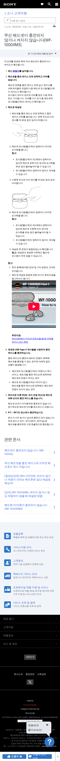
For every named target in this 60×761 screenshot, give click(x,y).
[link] (10, 4)
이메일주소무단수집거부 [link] (30, 709)
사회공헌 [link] (41, 674)
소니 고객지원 (17, 13)
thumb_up (8, 756)
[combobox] (30, 20)
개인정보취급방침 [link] (30, 705)
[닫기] (47, 725)
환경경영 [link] (30, 674)
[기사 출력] (54, 26)
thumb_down (30, 756)
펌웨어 (16, 70)
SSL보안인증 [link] (30, 713)
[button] (53, 750)
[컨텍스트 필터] (7, 20)
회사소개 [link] (18, 674)
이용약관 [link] (30, 700)
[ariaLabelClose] (56, 4)
